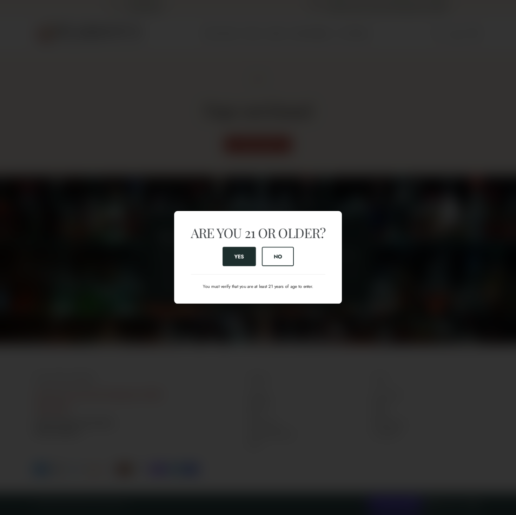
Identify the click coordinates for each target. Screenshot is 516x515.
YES (239, 256)
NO (277, 256)
